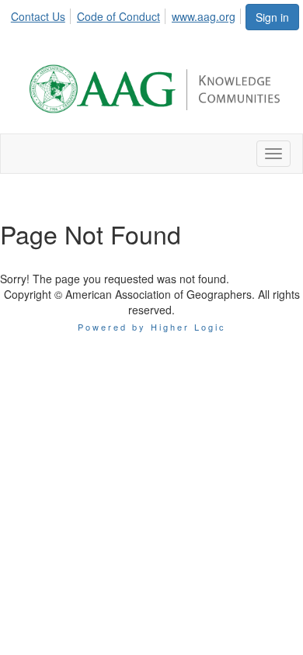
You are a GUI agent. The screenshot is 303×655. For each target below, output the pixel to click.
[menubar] (127, 14)
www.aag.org (203, 16)
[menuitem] (42, 14)
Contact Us (38, 16)
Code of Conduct (118, 16)
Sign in (272, 17)
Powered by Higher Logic (152, 327)
